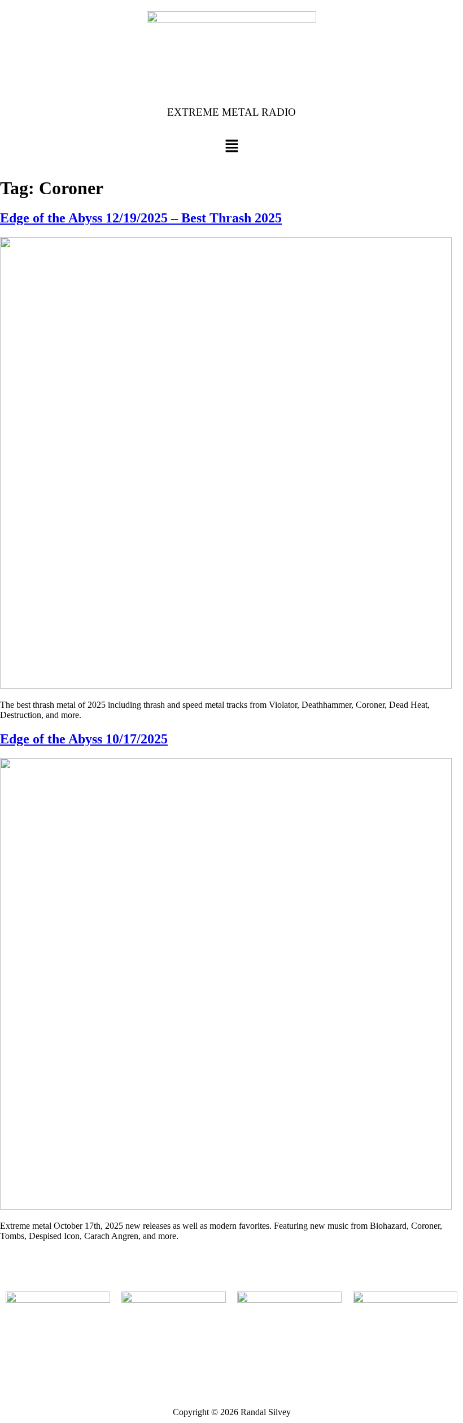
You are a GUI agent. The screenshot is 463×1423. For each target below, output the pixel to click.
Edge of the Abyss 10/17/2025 (84, 739)
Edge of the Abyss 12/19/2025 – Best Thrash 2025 (141, 218)
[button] (231, 147)
